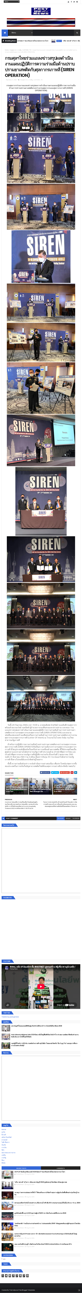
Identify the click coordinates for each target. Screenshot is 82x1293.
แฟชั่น (4, 1155)
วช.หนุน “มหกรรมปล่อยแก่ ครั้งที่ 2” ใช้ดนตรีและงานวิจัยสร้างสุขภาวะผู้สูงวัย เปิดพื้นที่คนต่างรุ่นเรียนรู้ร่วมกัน (46, 1193)
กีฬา (3, 1150)
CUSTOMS (25, 50)
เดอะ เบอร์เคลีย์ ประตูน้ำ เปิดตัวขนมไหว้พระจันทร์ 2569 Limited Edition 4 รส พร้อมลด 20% (43, 1244)
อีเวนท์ (4, 1135)
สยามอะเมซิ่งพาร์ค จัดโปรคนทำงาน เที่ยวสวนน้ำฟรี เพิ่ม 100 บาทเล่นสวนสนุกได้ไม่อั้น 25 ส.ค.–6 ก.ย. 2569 (64, 788)
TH (30, 50)
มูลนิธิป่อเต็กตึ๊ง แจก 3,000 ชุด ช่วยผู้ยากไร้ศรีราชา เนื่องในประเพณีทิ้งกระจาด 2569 (40, 1213)
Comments (61, 1168)
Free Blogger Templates (27, 1290)
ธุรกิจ (3, 1132)
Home (7, 50)
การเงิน (4, 1147)
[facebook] (71, 2)
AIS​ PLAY (9, 784)
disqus (68, 818)
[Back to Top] (79, 1290)
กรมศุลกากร (13, 50)
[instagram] (77, 2)
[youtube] (68, 2)
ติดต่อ (3, 1163)
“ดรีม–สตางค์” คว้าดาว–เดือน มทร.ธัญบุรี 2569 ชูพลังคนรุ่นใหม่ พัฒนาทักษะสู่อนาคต (54, 41)
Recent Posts (21, 1168)
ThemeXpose (13, 1290)
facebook (76, 818)
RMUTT (24, 41)
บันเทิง (4, 1145)
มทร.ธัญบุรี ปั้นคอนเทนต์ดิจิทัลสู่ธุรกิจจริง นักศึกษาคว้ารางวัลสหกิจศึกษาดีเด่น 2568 (36, 1026)
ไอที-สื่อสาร (6, 1142)
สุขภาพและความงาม (8, 1153)
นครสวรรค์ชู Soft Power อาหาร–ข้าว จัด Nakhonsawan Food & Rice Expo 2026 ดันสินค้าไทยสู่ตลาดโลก (45, 1235)
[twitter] (74, 2)
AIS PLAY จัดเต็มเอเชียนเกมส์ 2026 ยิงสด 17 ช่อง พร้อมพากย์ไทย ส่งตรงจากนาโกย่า (17, 789)
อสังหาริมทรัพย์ (6, 1137)
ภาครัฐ (19, 50)
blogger (61, 818)
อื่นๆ (3, 1160)
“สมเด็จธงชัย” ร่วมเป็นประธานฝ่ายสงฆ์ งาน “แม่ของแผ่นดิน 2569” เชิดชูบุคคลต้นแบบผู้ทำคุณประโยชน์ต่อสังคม (47, 1224)
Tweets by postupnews (10, 1017)
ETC (4, 1259)
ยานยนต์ (4, 1140)
